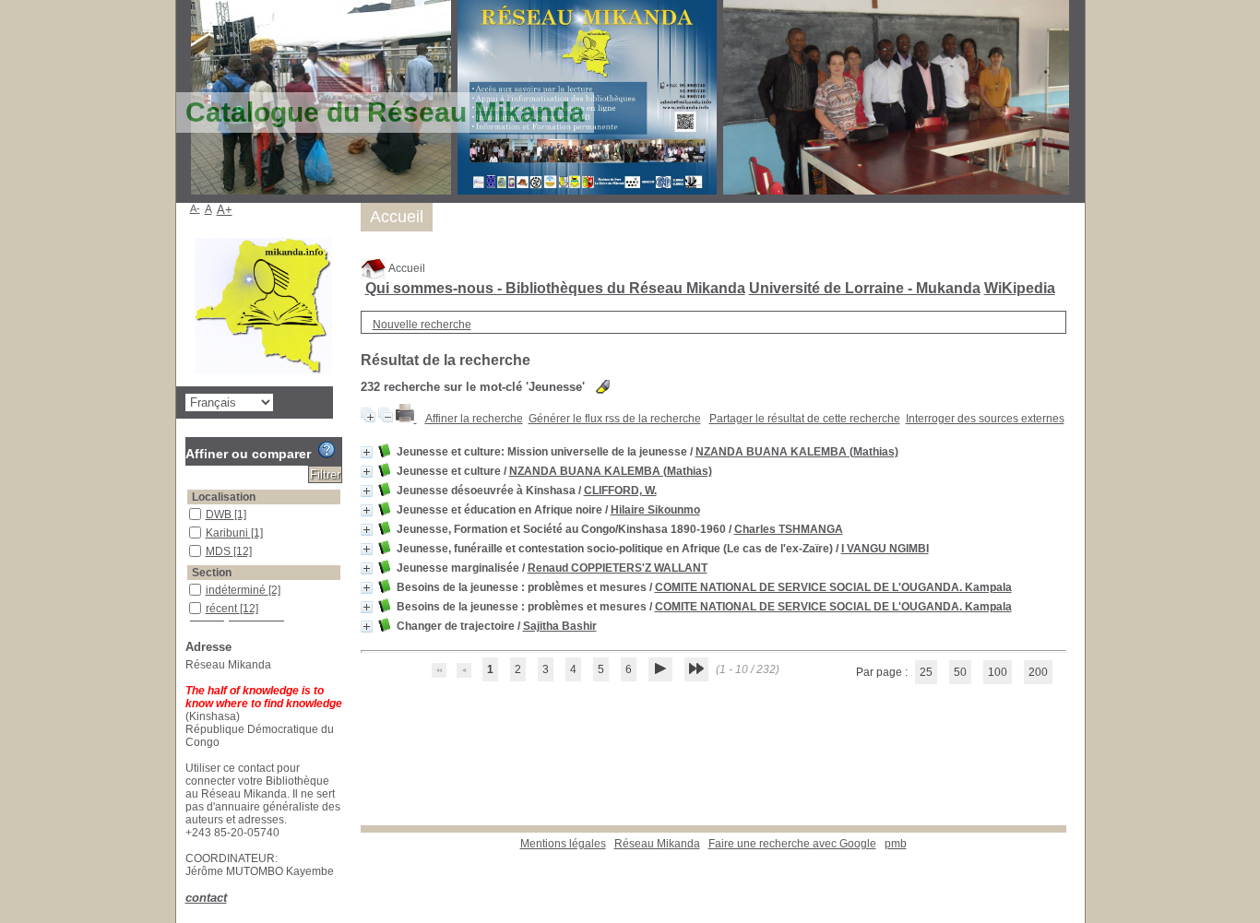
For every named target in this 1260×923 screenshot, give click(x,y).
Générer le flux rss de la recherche (615, 418)
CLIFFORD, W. (620, 490)
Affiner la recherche (474, 418)
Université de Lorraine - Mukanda (865, 288)
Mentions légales (563, 843)
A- (195, 208)
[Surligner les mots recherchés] (603, 387)
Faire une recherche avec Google (792, 843)
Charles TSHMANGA (788, 529)
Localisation (224, 497)
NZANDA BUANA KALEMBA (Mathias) (796, 451)
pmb (896, 843)
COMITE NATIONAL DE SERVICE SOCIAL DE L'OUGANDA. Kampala (833, 587)
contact (206, 898)
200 (1038, 672)
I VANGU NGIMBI (885, 548)
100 (997, 672)
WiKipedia (1019, 288)
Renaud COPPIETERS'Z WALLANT (617, 568)
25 (926, 672)
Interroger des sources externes (985, 418)
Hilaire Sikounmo (655, 509)
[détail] (367, 452)
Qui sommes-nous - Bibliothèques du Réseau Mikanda (555, 288)
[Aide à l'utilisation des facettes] (326, 450)
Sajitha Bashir (560, 626)
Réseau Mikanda (657, 843)
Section (212, 572)
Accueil (405, 268)
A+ (224, 210)
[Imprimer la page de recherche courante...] (406, 418)
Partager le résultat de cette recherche (804, 418)
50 (960, 672)
